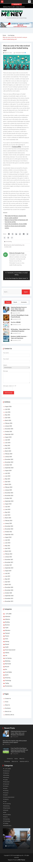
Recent (15, 302)
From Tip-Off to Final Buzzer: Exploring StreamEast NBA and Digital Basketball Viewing (19, 750)
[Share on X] (12, 234)
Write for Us (8, 711)
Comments (24, 302)
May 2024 (7, 479)
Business (7, 625)
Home (6, 701)
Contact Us (8, 698)
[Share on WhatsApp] (19, 234)
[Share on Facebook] (8, 234)
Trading (7, 683)
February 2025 (8, 453)
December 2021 (9, 559)
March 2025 (8, 451)
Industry (7, 652)
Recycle (7, 666)
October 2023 (8, 498)
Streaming (7, 677)
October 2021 (8, 565)
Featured (7, 633)
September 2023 (9, 501)
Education (7, 630)
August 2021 (8, 570)
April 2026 (7, 417)
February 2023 (8, 520)
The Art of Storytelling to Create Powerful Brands (19, 316)
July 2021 (7, 573)
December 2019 (9, 598)
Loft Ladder (8, 613)
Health (6, 647)
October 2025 (8, 431)
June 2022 (7, 543)
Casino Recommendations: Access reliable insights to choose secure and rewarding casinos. (16, 226)
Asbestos (7, 619)
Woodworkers (8, 686)
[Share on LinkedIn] (16, 234)
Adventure (7, 616)
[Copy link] (12, 237)
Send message (8, 392)
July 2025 (7, 440)
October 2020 (8, 593)
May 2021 (7, 579)
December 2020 (9, 587)
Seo (6, 669)
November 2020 (9, 590)
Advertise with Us (9, 714)
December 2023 (9, 492)
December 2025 (9, 428)
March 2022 (8, 551)
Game (6, 638)
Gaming (7, 641)
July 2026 (7, 409)
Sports (6, 675)
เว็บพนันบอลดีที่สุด (16, 146)
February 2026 (8, 423)
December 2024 (9, 459)
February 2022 (8, 554)
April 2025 (7, 448)
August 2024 (8, 470)
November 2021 (9, 562)
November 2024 (9, 462)
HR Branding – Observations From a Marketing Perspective (20, 330)
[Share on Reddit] (27, 234)
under (10, 247)
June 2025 (7, 442)
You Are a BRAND (15, 322)
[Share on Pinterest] (23, 234)
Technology (8, 680)
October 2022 (8, 531)
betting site (8, 245)
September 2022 (9, 534)
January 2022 (8, 556)
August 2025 (8, 437)
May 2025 (7, 445)
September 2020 (9, 595)
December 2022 (9, 526)
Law (6, 655)
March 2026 (8, 420)
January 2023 (8, 523)
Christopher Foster (19, 52)
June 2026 (7, 412)
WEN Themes (21, 860)
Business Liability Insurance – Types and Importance (19, 337)
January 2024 (8, 490)
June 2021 (7, 576)
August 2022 (8, 537)
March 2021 (8, 584)
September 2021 (9, 568)
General (7, 644)
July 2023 (7, 506)
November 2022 (9, 529)
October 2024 (8, 465)
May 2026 (7, 415)
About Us (7, 705)
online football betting (16, 245)
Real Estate (8, 663)
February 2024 (8, 487)
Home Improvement (10, 650)
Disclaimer (8, 708)
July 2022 (7, 540)
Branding (7, 622)
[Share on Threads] (8, 237)
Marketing (7, 661)
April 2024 (7, 481)
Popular (8, 302)
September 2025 (9, 434)
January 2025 (8, 456)
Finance (7, 636)
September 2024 (9, 467)
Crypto (6, 627)
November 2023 (9, 495)
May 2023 (7, 512)
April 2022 (7, 548)
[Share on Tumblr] (4, 237)
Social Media (8, 672)
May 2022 (7, 545)
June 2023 (7, 509)
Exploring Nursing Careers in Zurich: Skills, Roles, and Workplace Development (19, 309)
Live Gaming (9, 241)
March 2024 (8, 484)
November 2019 (9, 601)
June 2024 (7, 476)
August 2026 (8, 406)
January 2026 (8, 426)
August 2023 (8, 504)
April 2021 (7, 581)
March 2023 (8, 517)
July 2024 (7, 473)
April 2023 (7, 515)
